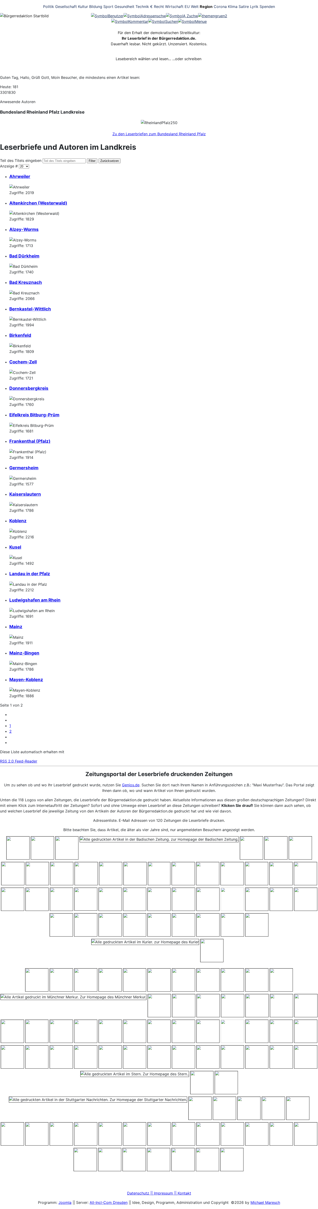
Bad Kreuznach (25, 282)
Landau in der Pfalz (29, 573)
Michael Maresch (265, 1202)
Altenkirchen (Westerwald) (38, 203)
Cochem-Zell (23, 362)
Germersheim (23, 467)
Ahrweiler (19, 176)
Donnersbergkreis (28, 388)
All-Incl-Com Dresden (109, 1202)
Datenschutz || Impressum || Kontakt (159, 1193)
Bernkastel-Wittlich (30, 309)
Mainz (15, 626)
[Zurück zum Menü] (212, 16)
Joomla (64, 1202)
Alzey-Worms (24, 229)
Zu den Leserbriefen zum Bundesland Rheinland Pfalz (159, 134)
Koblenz (18, 520)
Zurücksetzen (109, 161)
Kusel (15, 547)
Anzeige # (9, 166)
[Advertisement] (280, 30)
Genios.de (130, 785)
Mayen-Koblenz (26, 679)
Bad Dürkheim (24, 256)
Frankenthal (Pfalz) (30, 441)
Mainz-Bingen (24, 653)
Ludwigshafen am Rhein (35, 600)
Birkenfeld (20, 335)
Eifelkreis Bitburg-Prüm (34, 415)
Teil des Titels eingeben (21, 160)
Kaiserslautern (25, 494)
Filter (92, 161)
